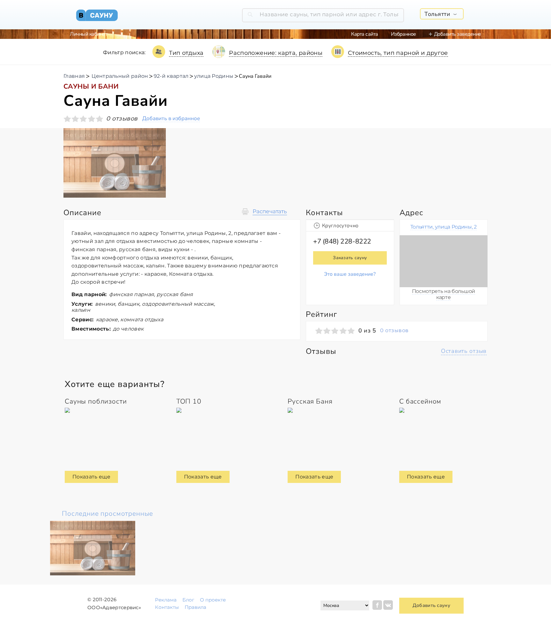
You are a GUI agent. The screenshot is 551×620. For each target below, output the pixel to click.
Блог (188, 600)
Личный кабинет (88, 34)
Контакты (167, 607)
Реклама (166, 600)
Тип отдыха (186, 52)
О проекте (213, 600)
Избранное (403, 34)
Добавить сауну (431, 605)
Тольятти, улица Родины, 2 (443, 227)
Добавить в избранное (171, 118)
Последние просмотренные (107, 513)
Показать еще (91, 477)
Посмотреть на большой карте (443, 294)
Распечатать (270, 211)
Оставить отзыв (464, 351)
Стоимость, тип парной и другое (398, 52)
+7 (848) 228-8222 (342, 241)
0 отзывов (394, 330)
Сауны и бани (91, 86)
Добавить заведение (457, 34)
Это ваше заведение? (350, 274)
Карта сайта (364, 34)
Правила (195, 607)
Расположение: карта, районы (275, 52)
